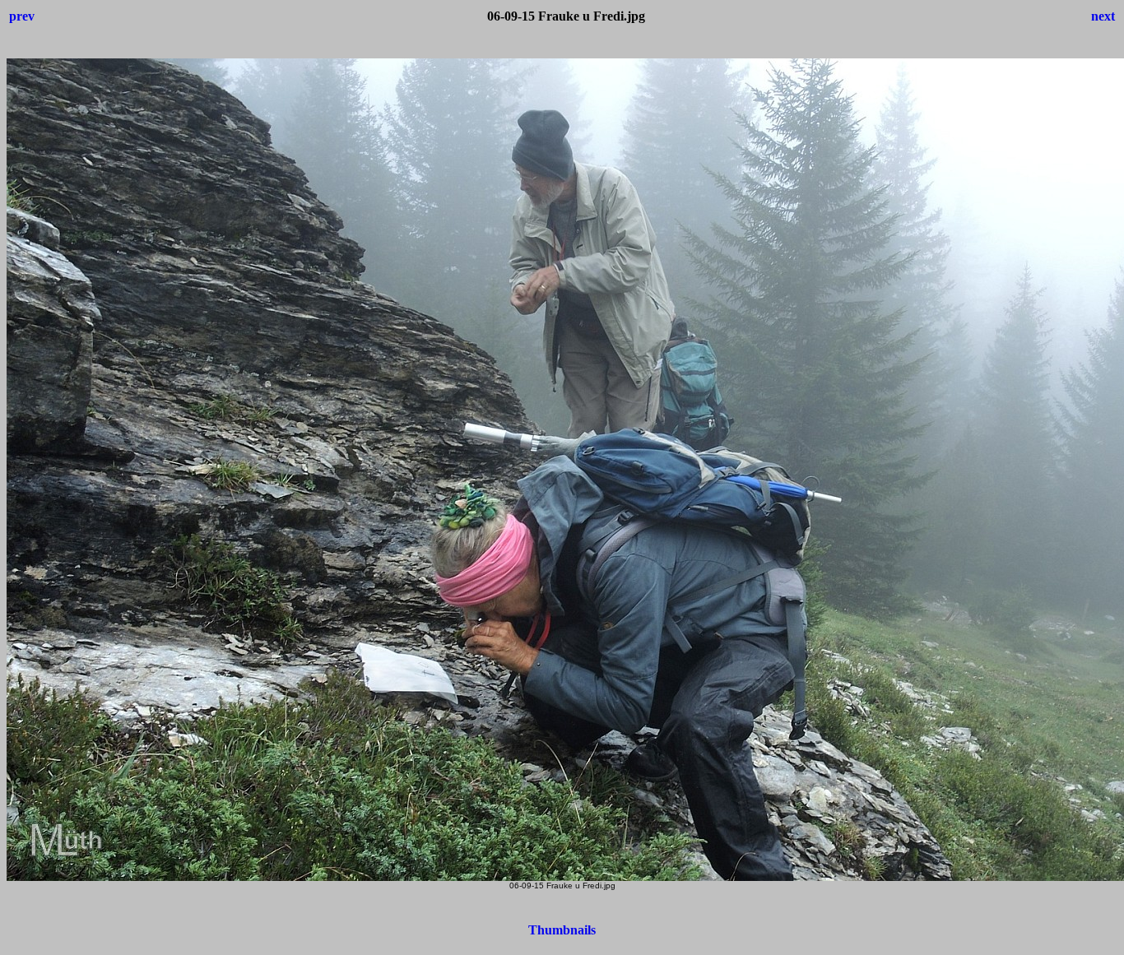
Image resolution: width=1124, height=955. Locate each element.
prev (22, 16)
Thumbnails (562, 930)
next (1103, 16)
